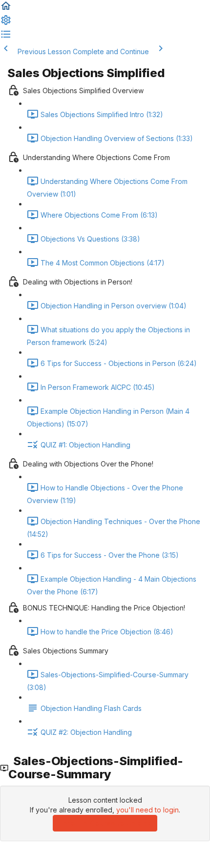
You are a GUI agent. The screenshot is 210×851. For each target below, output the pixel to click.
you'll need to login (147, 810)
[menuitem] (6, 23)
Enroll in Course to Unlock (105, 823)
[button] (6, 9)
